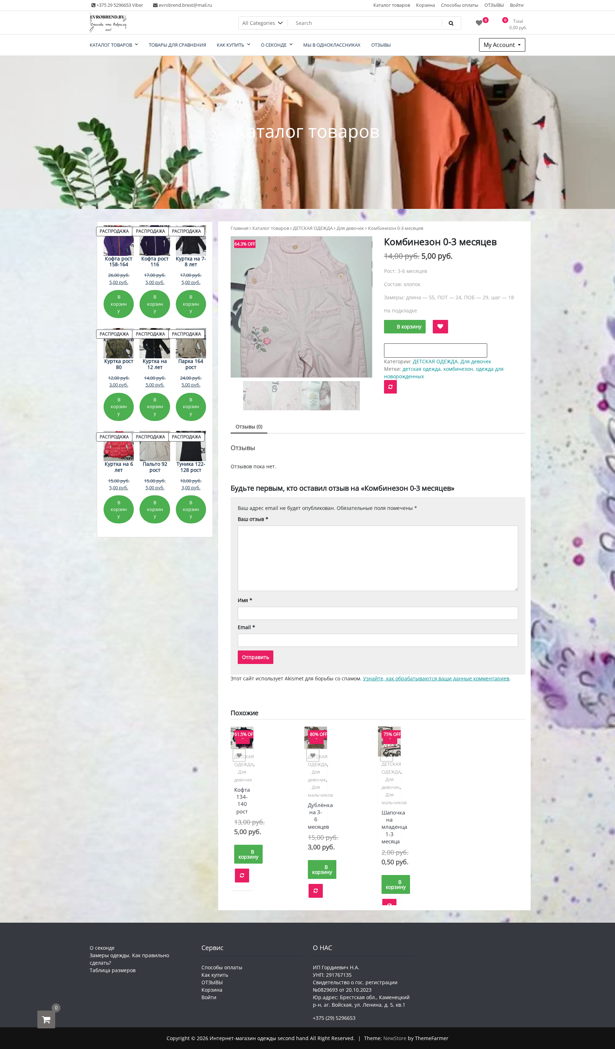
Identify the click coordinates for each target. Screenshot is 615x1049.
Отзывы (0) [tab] (249, 426)
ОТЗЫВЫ (494, 5)
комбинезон (458, 368)
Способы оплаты (459, 5)
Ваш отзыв (253, 519)
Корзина (425, 5)
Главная (239, 228)
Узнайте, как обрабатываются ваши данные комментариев (436, 678)
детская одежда (422, 368)
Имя (245, 600)
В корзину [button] (248, 854)
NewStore (394, 1038)
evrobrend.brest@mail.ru (185, 5)
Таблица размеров (113, 970)
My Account (500, 45)
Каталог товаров (391, 5)
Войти (517, 5)
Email (246, 627)
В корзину (409, 326)
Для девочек (350, 228)
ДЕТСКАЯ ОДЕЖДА (313, 228)
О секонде (102, 947)
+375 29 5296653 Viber (119, 5)
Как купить (214, 974)
